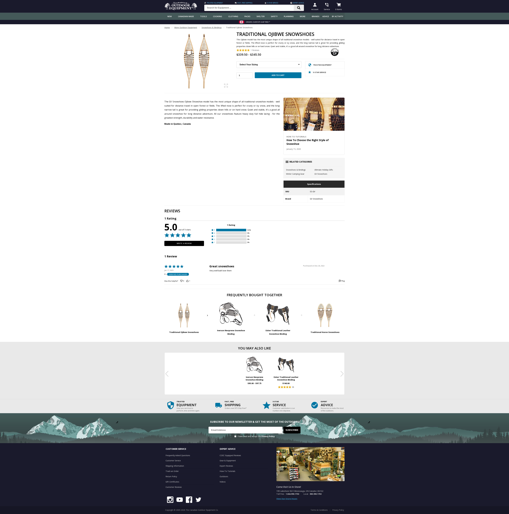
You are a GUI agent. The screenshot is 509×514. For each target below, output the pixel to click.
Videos (223, 481)
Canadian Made (186, 16)
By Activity (337, 16)
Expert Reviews (226, 466)
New (169, 16)
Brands (315, 16)
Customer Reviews (174, 487)
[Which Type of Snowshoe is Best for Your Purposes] (314, 114)
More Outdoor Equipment (185, 27)
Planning (289, 16)
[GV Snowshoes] (335, 52)
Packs (247, 16)
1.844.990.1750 (292, 494)
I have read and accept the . (256, 436)
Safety (274, 16)
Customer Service (173, 460)
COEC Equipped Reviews (230, 455)
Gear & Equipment (228, 460)
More (302, 16)
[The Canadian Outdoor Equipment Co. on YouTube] (179, 500)
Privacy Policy (268, 436)
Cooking (217, 16)
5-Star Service (272, 3)
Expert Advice (298, 3)
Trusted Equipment (215, 3)
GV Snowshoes (320, 174)
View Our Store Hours (286, 498)
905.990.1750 (315, 494)
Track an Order (172, 471)
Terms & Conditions (319, 510)
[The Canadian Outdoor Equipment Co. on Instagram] (170, 500)
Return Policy (171, 476)
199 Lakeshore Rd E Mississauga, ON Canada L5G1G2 (299, 491)
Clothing (233, 16)
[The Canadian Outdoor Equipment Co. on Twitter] (198, 500)
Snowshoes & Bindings (212, 27)
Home (167, 27)
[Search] (299, 8)
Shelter (260, 16)
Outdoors (224, 476)
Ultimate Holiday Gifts (323, 170)
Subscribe (292, 430)
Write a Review (184, 243)
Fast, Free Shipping (245, 3)
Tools (203, 16)
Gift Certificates (172, 481)
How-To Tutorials (227, 471)
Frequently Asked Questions (178, 455)
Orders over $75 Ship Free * (258, 22)
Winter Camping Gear (295, 174)
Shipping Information (175, 466)
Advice (325, 16)
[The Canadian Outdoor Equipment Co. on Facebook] (189, 500)
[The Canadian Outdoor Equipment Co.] (181, 9)
